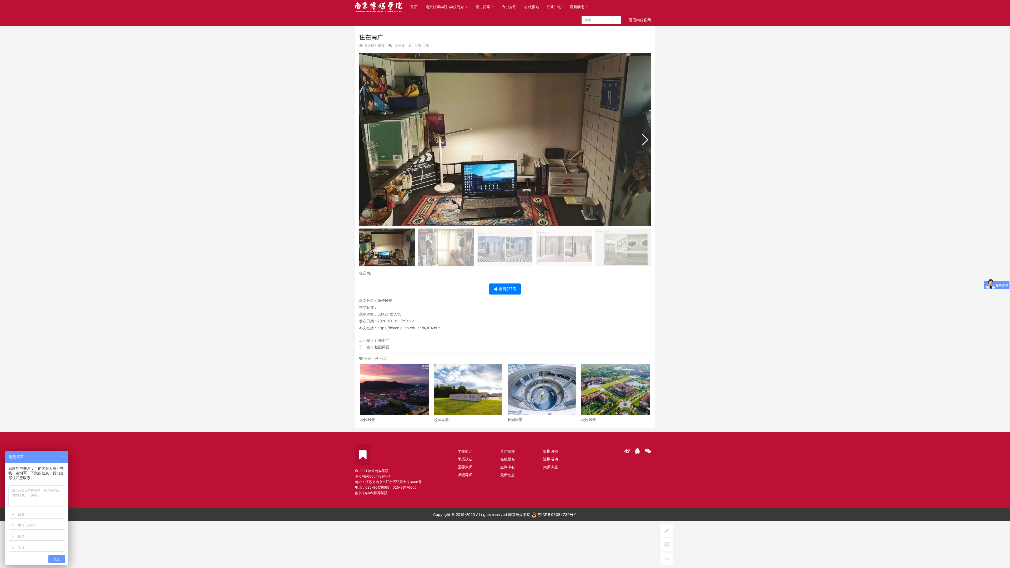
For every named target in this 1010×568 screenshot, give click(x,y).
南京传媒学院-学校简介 (445, 6)
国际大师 (465, 467)
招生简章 (483, 6)
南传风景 (384, 300)
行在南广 (382, 340)
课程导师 (465, 475)
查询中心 (554, 6)
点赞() (507, 288)
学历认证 (465, 459)
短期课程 (550, 451)
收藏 (367, 358)
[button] (644, 139)
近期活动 (550, 459)
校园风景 (382, 347)
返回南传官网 (640, 20)
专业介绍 (509, 6)
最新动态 (577, 6)
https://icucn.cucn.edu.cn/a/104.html (409, 328)
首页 (414, 6)
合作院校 (507, 451)
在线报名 (531, 6)
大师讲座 (550, 467)
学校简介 (465, 451)
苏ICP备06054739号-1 (557, 514)
